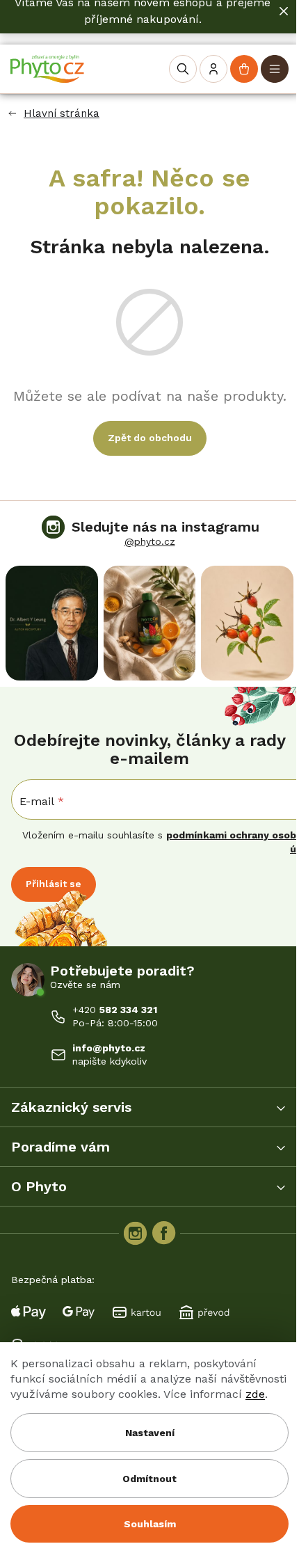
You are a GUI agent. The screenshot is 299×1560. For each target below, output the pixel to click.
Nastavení (150, 1432)
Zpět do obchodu (150, 437)
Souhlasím (150, 1523)
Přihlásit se (53, 883)
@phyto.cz (149, 541)
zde (255, 1394)
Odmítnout (149, 1478)
